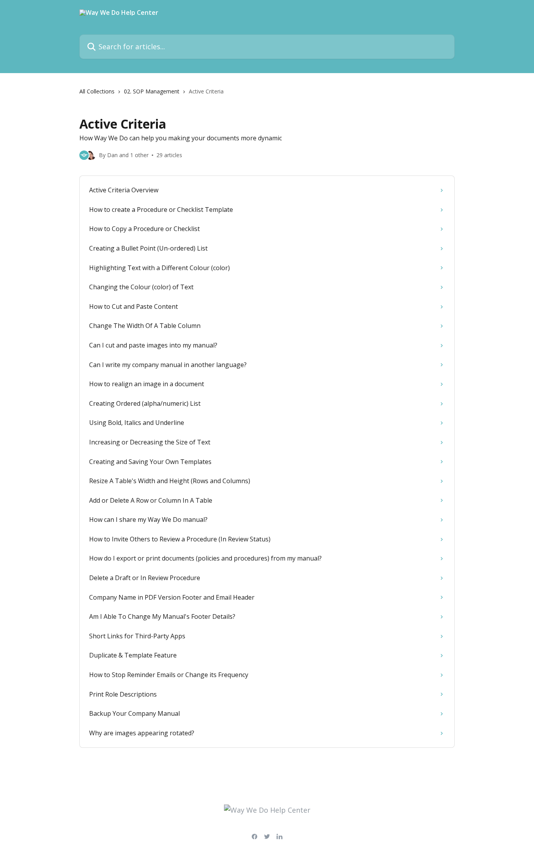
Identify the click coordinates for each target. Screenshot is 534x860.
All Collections (97, 91)
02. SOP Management (151, 91)
